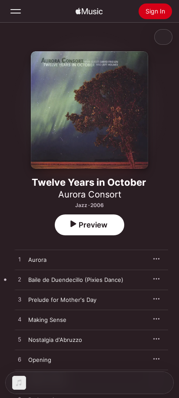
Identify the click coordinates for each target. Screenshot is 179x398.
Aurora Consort (89, 194)
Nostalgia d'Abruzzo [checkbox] (55, 339)
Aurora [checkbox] (37, 259)
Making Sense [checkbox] (47, 319)
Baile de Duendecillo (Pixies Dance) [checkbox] (75, 279)
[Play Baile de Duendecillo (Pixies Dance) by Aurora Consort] (19, 280)
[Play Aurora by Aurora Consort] (19, 260)
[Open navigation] (15, 11)
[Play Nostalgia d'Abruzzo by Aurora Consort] (19, 340)
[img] (89, 11)
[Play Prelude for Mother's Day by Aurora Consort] (19, 300)
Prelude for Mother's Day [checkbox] (62, 299)
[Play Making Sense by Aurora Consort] (19, 320)
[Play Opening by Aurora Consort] (19, 360)
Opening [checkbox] (39, 359)
